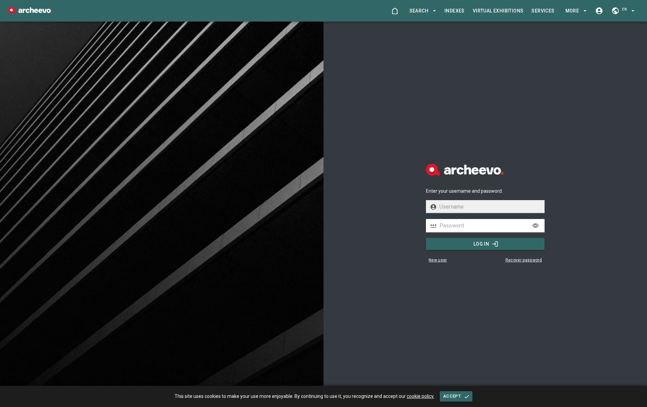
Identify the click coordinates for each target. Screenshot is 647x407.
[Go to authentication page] (599, 11)
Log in (481, 244)
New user (438, 260)
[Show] (535, 226)
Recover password (523, 260)
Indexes (454, 10)
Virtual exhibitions (498, 10)
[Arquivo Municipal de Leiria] (30, 11)
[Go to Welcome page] (394, 11)
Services (542, 10)
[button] (421, 11)
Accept (452, 396)
